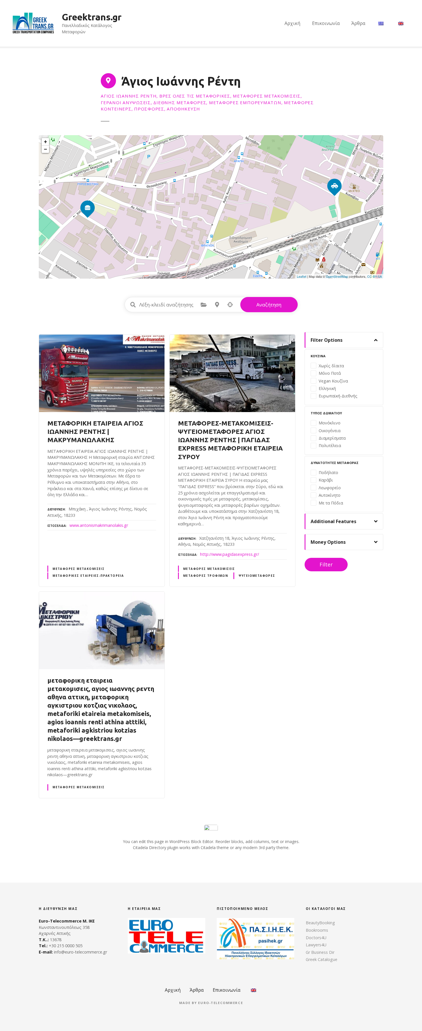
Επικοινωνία (326, 23)
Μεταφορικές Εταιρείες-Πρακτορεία (88, 576)
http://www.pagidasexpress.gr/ (229, 554)
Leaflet (301, 276)
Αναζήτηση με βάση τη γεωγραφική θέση (230, 304)
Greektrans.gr (91, 17)
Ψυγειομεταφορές (257, 576)
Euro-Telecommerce (220, 1003)
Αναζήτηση (268, 304)
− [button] (45, 149)
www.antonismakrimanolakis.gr (98, 525)
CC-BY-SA (374, 276)
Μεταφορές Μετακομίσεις (78, 569)
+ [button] (45, 142)
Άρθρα (358, 23)
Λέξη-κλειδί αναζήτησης (133, 304)
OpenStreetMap (337, 276)
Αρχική (292, 23)
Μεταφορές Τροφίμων (205, 576)
